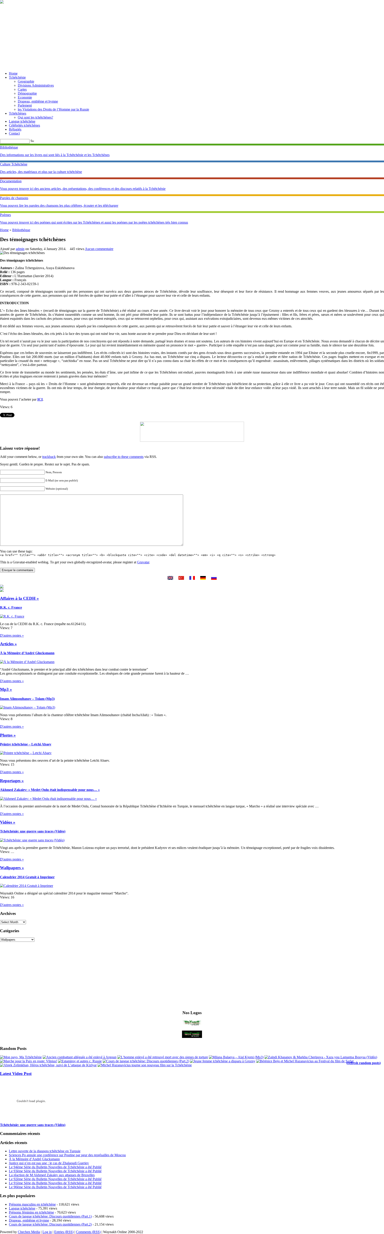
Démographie (27, 93)
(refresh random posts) (363, 1063)
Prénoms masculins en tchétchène (32, 1204)
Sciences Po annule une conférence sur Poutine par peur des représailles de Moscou (67, 1155)
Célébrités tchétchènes (24, 125)
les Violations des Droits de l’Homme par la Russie (53, 109)
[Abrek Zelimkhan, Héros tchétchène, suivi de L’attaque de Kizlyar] (48, 1065)
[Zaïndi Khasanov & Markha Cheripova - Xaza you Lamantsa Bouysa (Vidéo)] (320, 1057)
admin (20, 249)
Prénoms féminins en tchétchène (31, 1212)
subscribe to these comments (124, 457)
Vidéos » (7, 822)
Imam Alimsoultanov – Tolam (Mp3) (27, 699)
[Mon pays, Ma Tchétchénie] (21, 1057)
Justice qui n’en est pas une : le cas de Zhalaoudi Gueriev (49, 1163)
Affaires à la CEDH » (19, 598)
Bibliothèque (9, 147)
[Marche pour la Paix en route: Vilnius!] (28, 1061)
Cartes (22, 89)
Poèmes (5, 215)
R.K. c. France (11, 607)
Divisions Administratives (36, 85)
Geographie (26, 81)
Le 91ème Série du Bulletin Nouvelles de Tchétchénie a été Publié (55, 1183)
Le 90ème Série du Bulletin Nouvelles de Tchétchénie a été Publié (55, 1187)
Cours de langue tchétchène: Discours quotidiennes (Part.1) (50, 1216)
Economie (25, 97)
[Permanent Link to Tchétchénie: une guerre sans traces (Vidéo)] (32, 840)
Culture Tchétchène (13, 164)
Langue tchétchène (22, 121)
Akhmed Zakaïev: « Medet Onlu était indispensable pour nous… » (50, 790)
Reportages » (12, 780)
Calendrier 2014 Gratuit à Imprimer (27, 877)
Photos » (8, 735)
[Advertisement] (192, 37)
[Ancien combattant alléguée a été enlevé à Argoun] (79, 1057)
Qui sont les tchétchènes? (35, 117)
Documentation (11, 181)
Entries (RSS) (64, 1232)
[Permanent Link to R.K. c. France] (12, 616)
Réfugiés (15, 129)
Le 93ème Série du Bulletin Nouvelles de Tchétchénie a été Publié (55, 1171)
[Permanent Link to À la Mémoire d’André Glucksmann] (27, 662)
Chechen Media (29, 1232)
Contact (14, 133)
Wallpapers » (12, 867)
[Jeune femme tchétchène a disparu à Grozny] (222, 1061)
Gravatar (143, 562)
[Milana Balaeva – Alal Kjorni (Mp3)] (236, 1057)
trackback (49, 457)
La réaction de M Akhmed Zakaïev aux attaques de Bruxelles (52, 1175)
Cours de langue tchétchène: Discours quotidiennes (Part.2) (50, 1224)
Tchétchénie (17, 77)
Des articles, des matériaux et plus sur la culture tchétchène (41, 172)
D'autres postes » (12, 635)
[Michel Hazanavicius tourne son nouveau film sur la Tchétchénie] (145, 1065)
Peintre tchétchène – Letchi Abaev (25, 744)
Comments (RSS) (88, 1232)
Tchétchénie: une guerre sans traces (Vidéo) (32, 831)
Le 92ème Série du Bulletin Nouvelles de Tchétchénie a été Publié (55, 1179)
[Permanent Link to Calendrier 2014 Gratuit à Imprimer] (26, 886)
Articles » (8, 644)
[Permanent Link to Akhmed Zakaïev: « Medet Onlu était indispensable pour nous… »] (48, 799)
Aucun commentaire (99, 249)
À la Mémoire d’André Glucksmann (27, 653)
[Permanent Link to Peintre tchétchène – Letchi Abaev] (26, 753)
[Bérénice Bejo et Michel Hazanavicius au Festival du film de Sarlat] (305, 1061)
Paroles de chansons (14, 198)
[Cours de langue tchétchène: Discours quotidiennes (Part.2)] (146, 1061)
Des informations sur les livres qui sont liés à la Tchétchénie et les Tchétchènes (55, 155)
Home (13, 73)
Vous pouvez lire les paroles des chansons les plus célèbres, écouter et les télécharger (59, 205)
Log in (47, 1232)
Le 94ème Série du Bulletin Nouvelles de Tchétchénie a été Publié (55, 1167)
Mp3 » (6, 689)
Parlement (25, 105)
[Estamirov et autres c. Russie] (80, 1061)
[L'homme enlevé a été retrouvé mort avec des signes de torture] (162, 1057)
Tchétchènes (17, 113)
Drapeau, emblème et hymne (38, 101)
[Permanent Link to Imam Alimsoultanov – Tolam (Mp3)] (27, 707)
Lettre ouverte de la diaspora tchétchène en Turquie (44, 1151)
